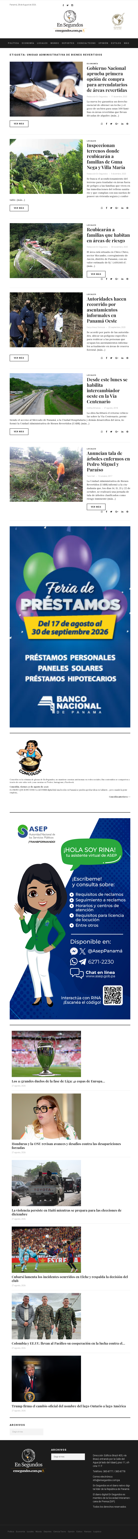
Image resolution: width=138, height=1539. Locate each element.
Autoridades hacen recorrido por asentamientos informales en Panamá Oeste (106, 310)
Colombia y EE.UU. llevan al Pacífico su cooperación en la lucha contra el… (68, 1343)
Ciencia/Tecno (86, 43)
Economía (28, 43)
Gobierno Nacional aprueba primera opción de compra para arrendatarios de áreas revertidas (107, 79)
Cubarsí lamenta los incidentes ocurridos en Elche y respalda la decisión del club (70, 1279)
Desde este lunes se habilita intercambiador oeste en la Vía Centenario (107, 390)
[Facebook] (63, 5)
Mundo (55, 43)
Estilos (116, 43)
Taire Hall (91, 476)
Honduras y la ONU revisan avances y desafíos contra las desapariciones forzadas (66, 1146)
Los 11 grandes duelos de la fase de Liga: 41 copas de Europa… (58, 1081)
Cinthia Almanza (94, 408)
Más (126, 43)
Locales (42, 43)
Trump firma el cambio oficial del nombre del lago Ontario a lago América (69, 1406)
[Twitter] (67, 5)
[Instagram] (72, 5)
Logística (97, 1532)
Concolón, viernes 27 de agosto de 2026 (29, 786)
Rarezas (87, 1532)
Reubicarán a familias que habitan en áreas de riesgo (108, 235)
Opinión (103, 43)
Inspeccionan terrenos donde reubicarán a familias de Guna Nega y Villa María (106, 156)
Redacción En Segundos (97, 97)
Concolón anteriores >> (119, 796)
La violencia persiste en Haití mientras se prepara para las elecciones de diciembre (66, 1212)
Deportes (68, 43)
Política (13, 43)
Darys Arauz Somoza (96, 327)
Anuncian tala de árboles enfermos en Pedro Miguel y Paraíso (108, 461)
